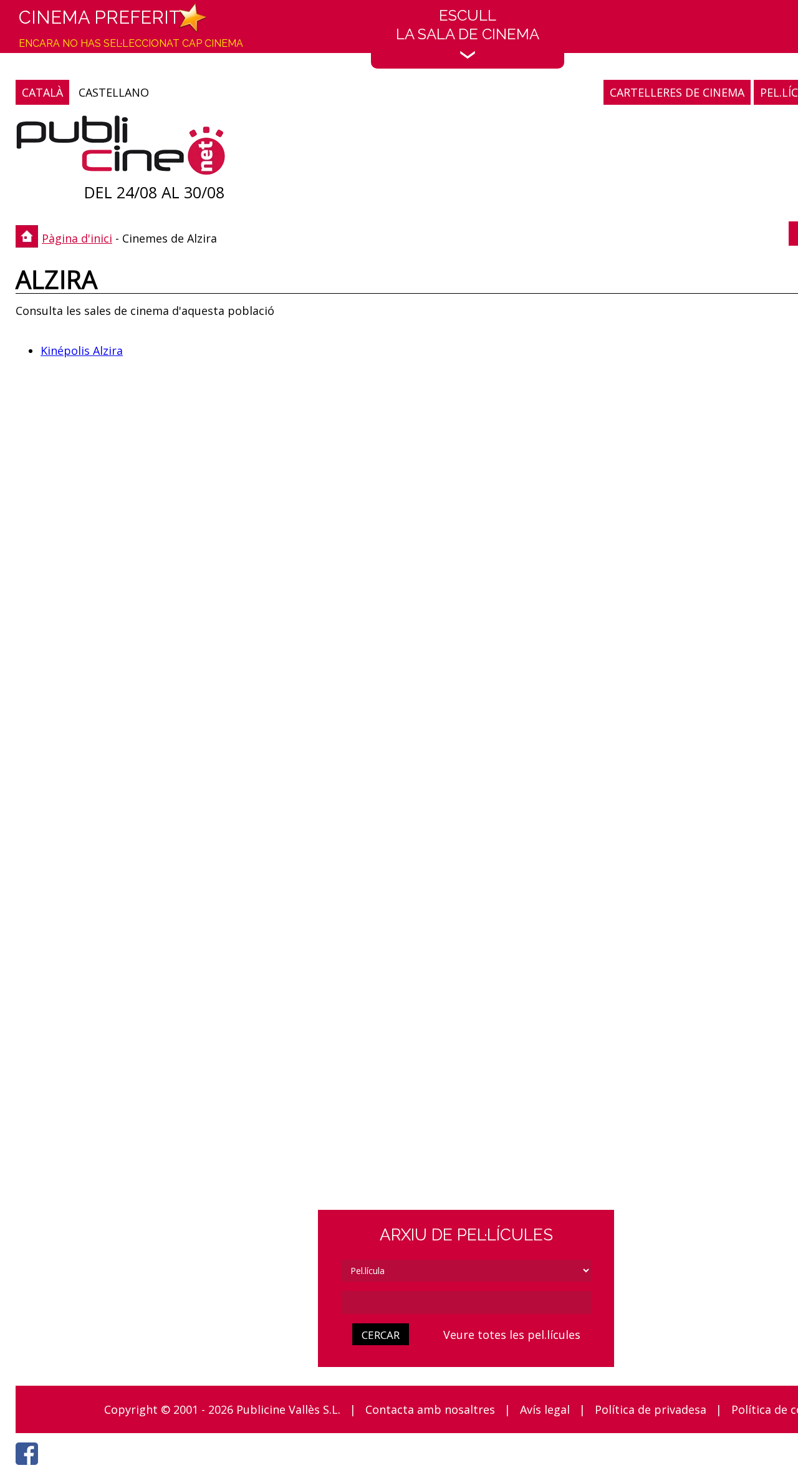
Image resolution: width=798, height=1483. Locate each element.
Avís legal (545, 1409)
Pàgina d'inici (77, 238)
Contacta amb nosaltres (430, 1409)
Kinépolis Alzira (82, 350)
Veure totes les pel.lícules (511, 1334)
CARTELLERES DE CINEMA (677, 92)
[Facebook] (30, 1468)
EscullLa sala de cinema (467, 24)
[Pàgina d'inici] (121, 148)
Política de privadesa (650, 1409)
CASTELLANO (114, 92)
